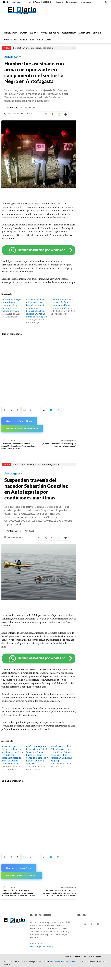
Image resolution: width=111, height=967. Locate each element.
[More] (66, 114)
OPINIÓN (97, 33)
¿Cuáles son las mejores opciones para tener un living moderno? (59, 444)
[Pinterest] (52, 114)
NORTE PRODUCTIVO (50, 33)
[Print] (44, 410)
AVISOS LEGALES (44, 40)
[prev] (69, 48)
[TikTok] (91, 924)
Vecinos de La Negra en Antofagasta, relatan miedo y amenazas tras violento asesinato (11, 305)
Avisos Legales (85, 2)
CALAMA (23, 33)
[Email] (37, 410)
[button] (106, 2)
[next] (73, 48)
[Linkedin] (31, 410)
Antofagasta (12, 57)
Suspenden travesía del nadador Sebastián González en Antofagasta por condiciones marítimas (18, 446)
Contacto (59, 2)
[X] (45, 114)
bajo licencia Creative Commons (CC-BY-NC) (67, 961)
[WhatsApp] (59, 114)
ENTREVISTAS (84, 33)
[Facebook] (39, 114)
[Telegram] (51, 410)
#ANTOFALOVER (27, 40)
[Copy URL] (57, 410)
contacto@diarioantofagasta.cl (45, 946)
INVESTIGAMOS (10, 40)
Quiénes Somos (71, 2)
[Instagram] (84, 924)
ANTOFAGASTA (10, 33)
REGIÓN (32, 33)
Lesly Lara (14, 107)
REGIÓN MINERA (69, 33)
